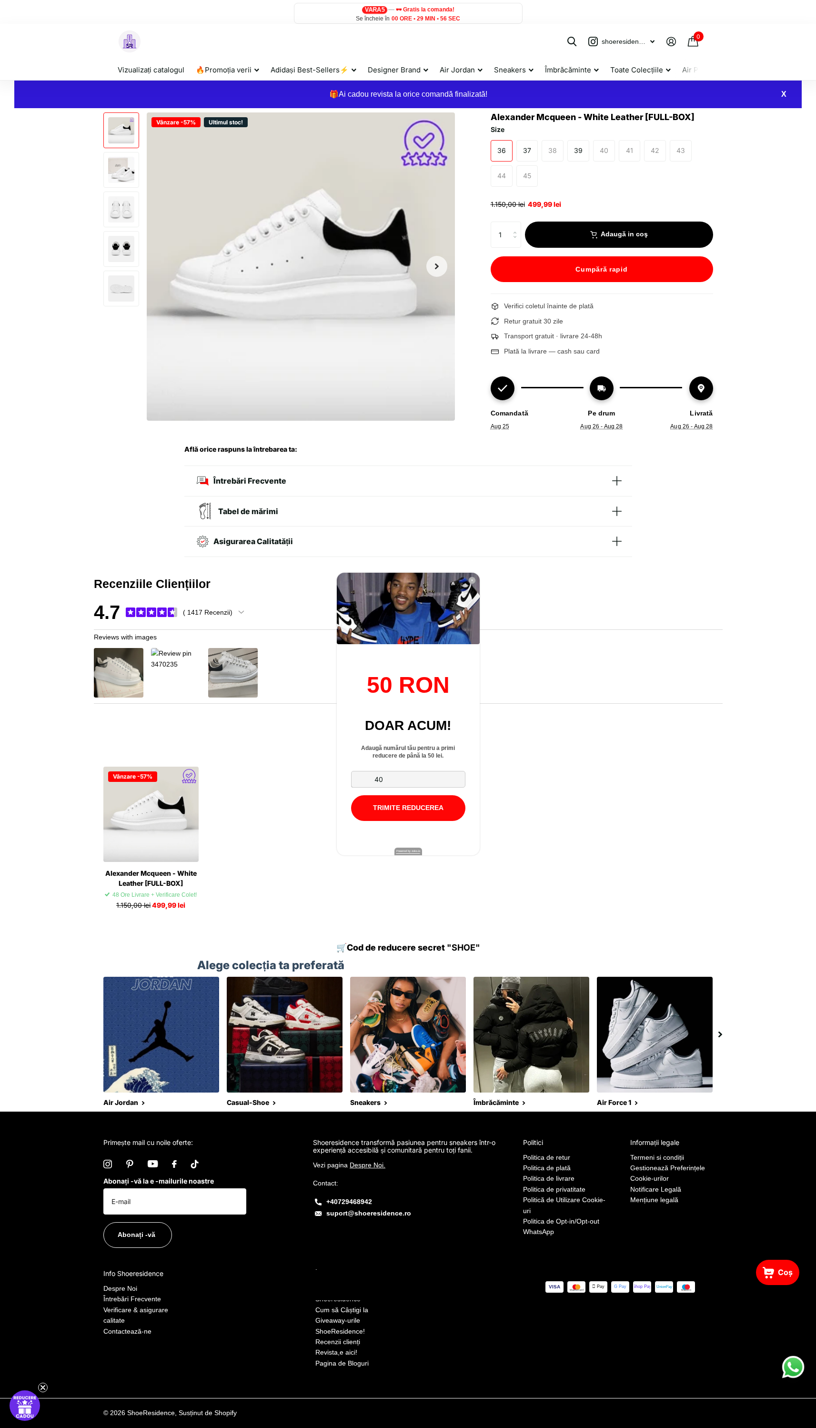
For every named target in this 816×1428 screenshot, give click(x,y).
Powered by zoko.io (408, 851)
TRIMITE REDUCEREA (408, 807)
